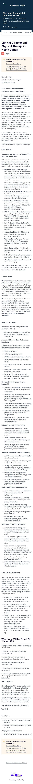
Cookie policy (20, 780)
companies (12, 32)
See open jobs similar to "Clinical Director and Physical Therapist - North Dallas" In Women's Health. (16, 68)
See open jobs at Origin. (13, 64)
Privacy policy (12, 780)
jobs (5, 32)
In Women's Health (17, 5)
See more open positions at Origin (16, 763)
